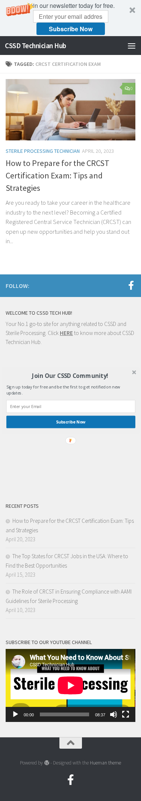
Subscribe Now (70, 422)
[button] (69, 375)
